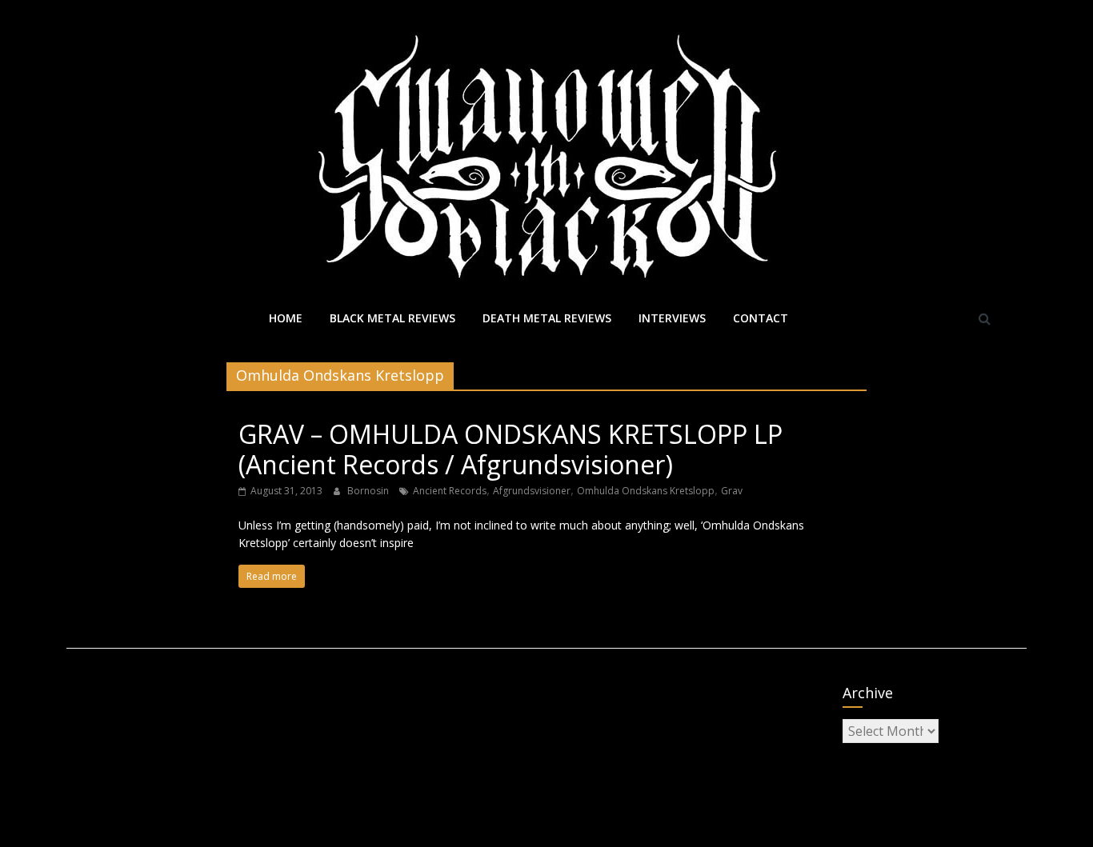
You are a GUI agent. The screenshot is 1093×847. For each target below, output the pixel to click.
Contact (760, 318)
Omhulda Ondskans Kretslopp (646, 490)
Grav (732, 490)
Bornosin (369, 490)
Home (285, 318)
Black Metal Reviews (392, 318)
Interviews (672, 318)
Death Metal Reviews (546, 318)
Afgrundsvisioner (532, 490)
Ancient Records (449, 490)
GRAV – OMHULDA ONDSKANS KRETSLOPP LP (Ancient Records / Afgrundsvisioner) (510, 449)
